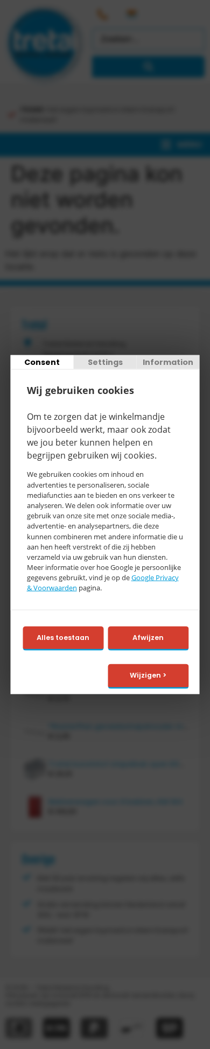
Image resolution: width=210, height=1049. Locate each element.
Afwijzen (148, 637)
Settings (105, 361)
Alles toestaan (63, 637)
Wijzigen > (148, 675)
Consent (42, 361)
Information (168, 361)
